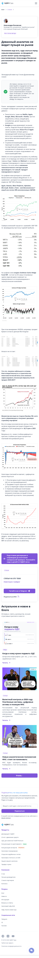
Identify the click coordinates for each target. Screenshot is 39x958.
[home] (8, 3)
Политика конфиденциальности (11, 946)
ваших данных (6, 818)
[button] (35, 3)
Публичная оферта (7, 943)
